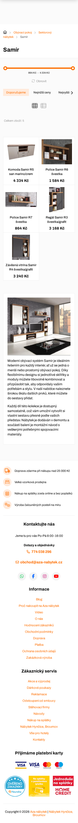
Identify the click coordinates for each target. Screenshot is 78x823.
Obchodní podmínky (39, 631)
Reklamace (39, 694)
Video (39, 612)
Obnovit (41, 81)
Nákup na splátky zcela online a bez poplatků (43, 493)
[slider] (5, 68)
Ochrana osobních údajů (39, 651)
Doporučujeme (16, 92)
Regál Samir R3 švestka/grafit (57, 219)
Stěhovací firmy (39, 707)
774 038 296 (41, 552)
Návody (39, 713)
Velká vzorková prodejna (30, 482)
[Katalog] (34, 105)
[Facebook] (33, 576)
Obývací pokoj (23, 32)
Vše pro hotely (39, 733)
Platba (39, 644)
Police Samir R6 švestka (57, 172)
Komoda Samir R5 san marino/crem (21, 172)
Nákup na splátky (39, 720)
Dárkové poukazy (39, 687)
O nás (39, 618)
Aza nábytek (38, 811)
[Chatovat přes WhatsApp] (22, 576)
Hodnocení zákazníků (39, 625)
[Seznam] (43, 105)
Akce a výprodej (39, 681)
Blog (39, 599)
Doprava (39, 638)
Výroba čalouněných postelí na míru (38, 505)
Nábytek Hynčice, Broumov (39, 726)
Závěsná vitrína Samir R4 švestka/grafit (21, 267)
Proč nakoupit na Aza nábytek (39, 605)
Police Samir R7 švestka (21, 219)
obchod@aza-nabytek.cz (41, 562)
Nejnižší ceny (42, 92)
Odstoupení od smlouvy (39, 700)
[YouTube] (56, 576)
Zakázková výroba (39, 657)
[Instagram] (45, 576)
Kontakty (39, 739)
